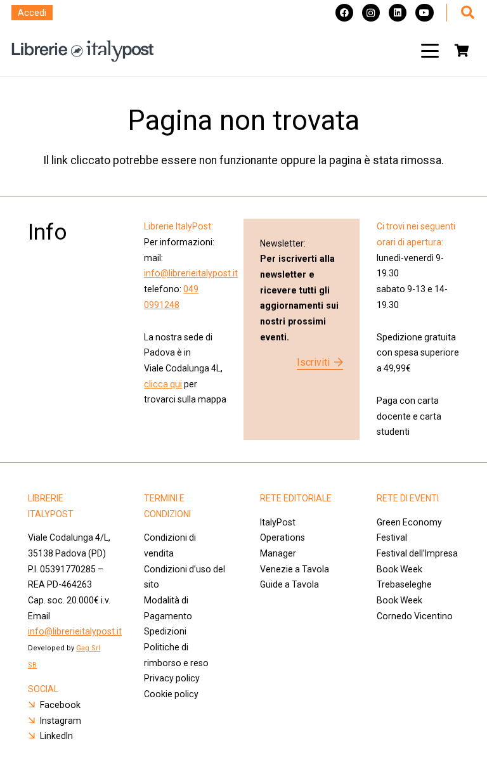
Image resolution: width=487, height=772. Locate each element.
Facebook (60, 705)
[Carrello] (462, 50)
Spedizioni (165, 631)
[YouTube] (424, 13)
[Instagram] (371, 13)
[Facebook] (344, 13)
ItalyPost (277, 522)
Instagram (60, 721)
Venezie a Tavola (294, 569)
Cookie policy (171, 694)
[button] (430, 51)
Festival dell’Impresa (417, 553)
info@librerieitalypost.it (191, 273)
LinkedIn (56, 736)
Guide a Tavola (289, 584)
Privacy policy (172, 678)
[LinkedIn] (397, 13)
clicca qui (163, 384)
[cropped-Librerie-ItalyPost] (82, 51)
